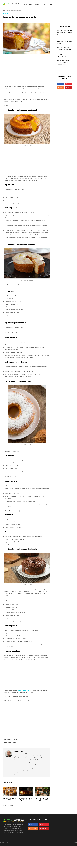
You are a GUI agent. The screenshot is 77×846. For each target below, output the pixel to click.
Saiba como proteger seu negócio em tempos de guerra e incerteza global (64, 32)
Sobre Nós (37, 4)
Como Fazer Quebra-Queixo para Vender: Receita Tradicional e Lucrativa (10, 799)
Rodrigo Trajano (19, 751)
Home (25, 4)
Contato (44, 4)
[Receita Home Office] (11, 4)
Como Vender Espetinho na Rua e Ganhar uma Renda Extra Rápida (42, 799)
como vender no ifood (23, 690)
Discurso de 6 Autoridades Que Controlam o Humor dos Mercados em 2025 (64, 62)
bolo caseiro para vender (11, 739)
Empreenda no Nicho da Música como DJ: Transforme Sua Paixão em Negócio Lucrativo (64, 55)
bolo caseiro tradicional (11, 742)
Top (76, 842)
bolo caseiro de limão (25, 736)
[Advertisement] (27, 71)
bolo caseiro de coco (10, 736)
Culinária (5, 13)
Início (4, 10)
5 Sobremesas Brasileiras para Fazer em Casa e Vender (25, 799)
